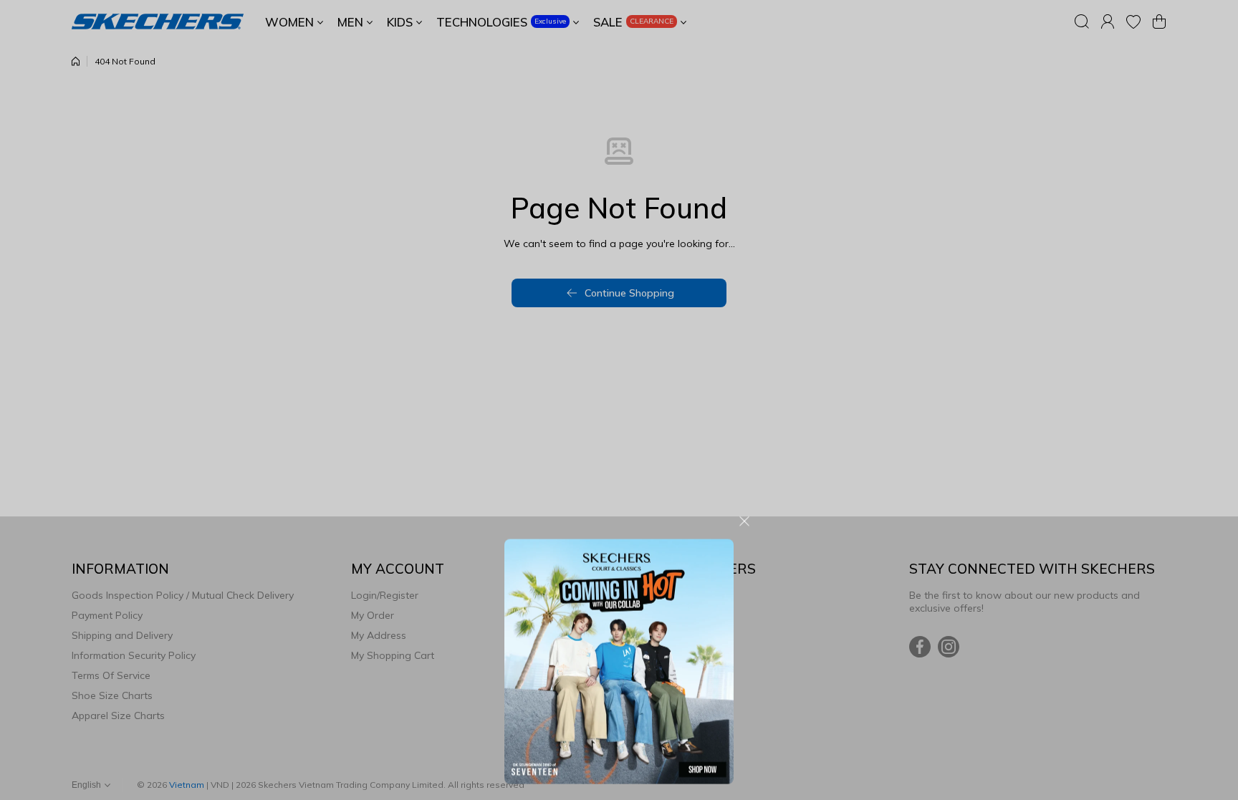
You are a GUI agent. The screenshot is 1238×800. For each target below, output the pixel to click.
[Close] (744, 252)
